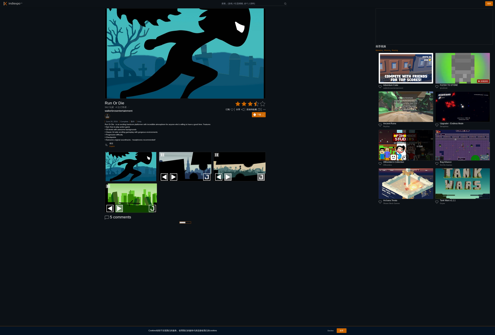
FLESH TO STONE (449, 85)
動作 (133, 121)
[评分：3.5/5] (250, 104)
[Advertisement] (434, 26)
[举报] (264, 109)
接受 (341, 331)
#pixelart (379, 50)
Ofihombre (387, 165)
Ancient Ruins (389, 123)
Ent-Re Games (446, 165)
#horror (387, 50)
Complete (124, 121)
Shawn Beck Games (391, 203)
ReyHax (386, 126)
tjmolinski (443, 88)
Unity (139, 121)
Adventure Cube (390, 85)
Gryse (442, 203)
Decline (331, 331)
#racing (395, 50)
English (112, 146)
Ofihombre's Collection (393, 162)
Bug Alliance (446, 162)
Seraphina (444, 126)
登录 (489, 4)
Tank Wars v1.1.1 (448, 200)
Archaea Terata (390, 200)
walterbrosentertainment (119, 110)
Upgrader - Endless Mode (451, 123)
